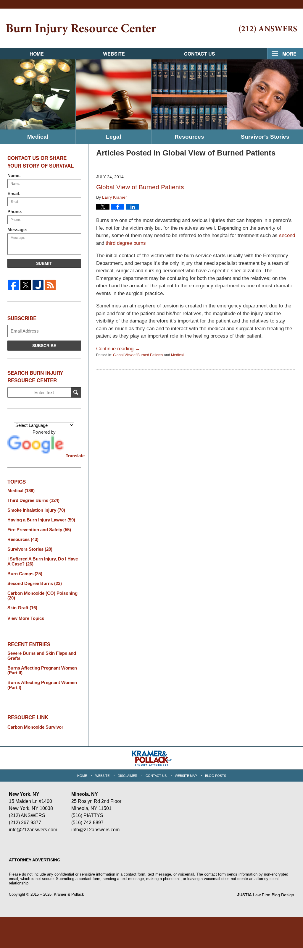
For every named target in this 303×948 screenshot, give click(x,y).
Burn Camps (24, 573)
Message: (17, 229)
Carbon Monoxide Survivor (35, 727)
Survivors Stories (29, 549)
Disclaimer (127, 775)
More (289, 53)
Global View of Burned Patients (140, 187)
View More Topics (25, 618)
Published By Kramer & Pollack (268, 29)
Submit (44, 263)
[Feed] (50, 285)
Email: (13, 193)
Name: (14, 175)
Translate (73, 455)
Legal (113, 137)
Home (37, 53)
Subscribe (44, 345)
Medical (37, 137)
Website (114, 53)
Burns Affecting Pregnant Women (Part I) (42, 685)
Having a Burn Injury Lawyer (41, 520)
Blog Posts (215, 775)
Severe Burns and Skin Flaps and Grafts (41, 656)
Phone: (14, 211)
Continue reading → (118, 348)
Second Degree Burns (34, 583)
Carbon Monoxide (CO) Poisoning (42, 596)
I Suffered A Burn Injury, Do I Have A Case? (42, 561)
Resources (189, 137)
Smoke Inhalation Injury (36, 510)
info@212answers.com (33, 829)
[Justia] (38, 285)
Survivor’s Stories (265, 137)
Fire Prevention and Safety (39, 529)
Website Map (186, 775)
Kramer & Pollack (69, 894)
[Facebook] (13, 285)
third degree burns (126, 243)
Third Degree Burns (33, 500)
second (287, 235)
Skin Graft (22, 607)
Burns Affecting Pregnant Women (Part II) (42, 670)
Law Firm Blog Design (265, 894)
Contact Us (199, 53)
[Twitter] (26, 285)
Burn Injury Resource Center (81, 29)
